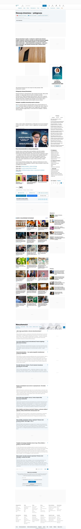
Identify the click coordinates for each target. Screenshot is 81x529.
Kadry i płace (17, 520)
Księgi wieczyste (53, 164)
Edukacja (25, 515)
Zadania (17, 518)
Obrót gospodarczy (18, 508)
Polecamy (52, 268)
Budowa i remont (27, 10)
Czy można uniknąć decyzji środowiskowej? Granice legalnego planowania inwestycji (57, 122)
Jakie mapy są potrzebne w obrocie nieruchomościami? (56, 119)
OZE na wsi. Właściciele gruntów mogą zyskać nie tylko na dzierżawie (56, 143)
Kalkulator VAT (42, 518)
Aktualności (52, 213)
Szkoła (25, 517)
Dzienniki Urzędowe (35, 518)
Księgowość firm (18, 505)
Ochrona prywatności (22, 526)
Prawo (27, 326)
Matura (25, 521)
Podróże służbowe (51, 519)
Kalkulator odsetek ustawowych (55, 157)
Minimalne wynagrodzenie (52, 517)
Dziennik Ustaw (34, 516)
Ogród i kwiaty (59, 510)
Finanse (30, 326)
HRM (24, 511)
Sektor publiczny (18, 515)
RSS (47, 526)
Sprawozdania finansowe (52, 510)
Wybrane (61, 117)
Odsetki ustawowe (51, 520)
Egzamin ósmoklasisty (27, 522)
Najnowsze (57, 117)
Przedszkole (25, 516)
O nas (17, 526)
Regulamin (40, 526)
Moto (41, 509)
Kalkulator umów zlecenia (55, 152)
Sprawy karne (34, 507)
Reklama (55, 526)
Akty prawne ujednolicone (35, 520)
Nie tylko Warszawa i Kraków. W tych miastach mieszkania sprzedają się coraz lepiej (57, 127)
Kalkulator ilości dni (43, 517)
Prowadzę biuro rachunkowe (52, 507)
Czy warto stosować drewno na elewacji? (29, 156)
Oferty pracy (58, 522)
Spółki (41, 507)
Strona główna (18, 10)
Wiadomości (18, 326)
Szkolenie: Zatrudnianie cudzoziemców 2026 (57, 82)
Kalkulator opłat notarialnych (55, 155)
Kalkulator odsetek (42, 519)
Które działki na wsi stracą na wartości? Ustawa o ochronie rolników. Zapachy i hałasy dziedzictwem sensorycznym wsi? (57, 134)
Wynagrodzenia (26, 507)
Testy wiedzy (25, 523)
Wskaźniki (54, 168)
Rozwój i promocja (18, 519)
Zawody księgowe (18, 510)
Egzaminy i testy (26, 519)
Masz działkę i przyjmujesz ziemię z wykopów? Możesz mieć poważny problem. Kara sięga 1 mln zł (57, 136)
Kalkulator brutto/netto (54, 151)
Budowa (32, 10)
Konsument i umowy (35, 508)
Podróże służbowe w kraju (52, 516)
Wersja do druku (21, 181)
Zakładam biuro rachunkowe (52, 506)
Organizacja (17, 516)
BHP (24, 510)
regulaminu (32, 479)
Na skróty (58, 515)
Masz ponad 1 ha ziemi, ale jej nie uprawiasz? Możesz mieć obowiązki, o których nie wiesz (56, 141)
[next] (47, 469)
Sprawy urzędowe (34, 509)
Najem (52, 165)
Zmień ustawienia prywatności (32, 526)
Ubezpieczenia (26, 508)
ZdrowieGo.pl (59, 516)
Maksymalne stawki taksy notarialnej (56, 173)
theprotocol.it (58, 521)
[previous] (36, 469)
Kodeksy (33, 521)
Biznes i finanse (42, 506)
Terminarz (54, 180)
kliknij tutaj (37, 485)
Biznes (41, 505)
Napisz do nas (33, 181)
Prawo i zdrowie (34, 512)
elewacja (24, 178)
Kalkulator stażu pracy (43, 520)
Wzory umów (58, 519)
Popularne (53, 117)
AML (49, 511)
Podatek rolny (53, 176)
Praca (33, 510)
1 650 (45, 469)
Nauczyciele (25, 518)
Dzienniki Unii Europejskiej (35, 519)
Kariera (44, 526)
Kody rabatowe (59, 518)
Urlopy (25, 509)
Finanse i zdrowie (42, 511)
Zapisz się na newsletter (44, 181)
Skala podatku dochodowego (52, 521)
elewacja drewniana (19, 178)
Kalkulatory (54, 150)
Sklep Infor (33, 511)
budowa (31, 178)
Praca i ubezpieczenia (43, 508)
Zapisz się (32, 481)
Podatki (17, 506)
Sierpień (59, 180)
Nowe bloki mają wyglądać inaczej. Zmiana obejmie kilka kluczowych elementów (57, 131)
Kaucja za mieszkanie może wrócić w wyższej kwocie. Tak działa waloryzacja (56, 129)
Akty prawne (34, 515)
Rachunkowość (18, 507)
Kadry (25, 505)
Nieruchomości (22, 10)
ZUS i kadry (17, 509)
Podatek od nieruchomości (55, 163)
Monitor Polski (34, 517)
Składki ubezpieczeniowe (52, 518)
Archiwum (58, 517)
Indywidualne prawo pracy (27, 506)
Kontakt (51, 526)
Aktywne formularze (56, 160)
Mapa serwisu (60, 526)
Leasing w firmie (42, 510)
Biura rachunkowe (51, 505)
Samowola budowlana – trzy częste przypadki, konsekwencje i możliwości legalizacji (56, 124)
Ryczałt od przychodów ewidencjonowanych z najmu (55, 172)
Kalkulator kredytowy (54, 156)
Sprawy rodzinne (34, 506)
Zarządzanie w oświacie (27, 520)
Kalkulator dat (42, 516)
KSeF (16, 511)
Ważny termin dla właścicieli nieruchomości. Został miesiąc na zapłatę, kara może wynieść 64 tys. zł (57, 146)
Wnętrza (40, 326)
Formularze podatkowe (60, 520)
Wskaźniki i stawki (51, 515)
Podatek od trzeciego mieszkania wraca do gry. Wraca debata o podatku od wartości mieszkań (57, 139)
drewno (17, 94)
